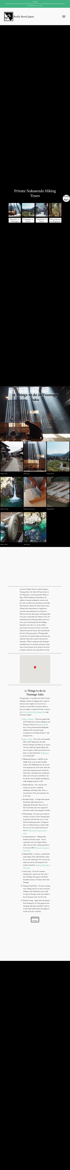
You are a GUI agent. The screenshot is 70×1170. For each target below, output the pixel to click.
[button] (68, 1)
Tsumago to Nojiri (28, 220)
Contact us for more (35, 919)
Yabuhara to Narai (41, 220)
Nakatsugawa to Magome (55, 220)
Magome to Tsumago (15, 220)
